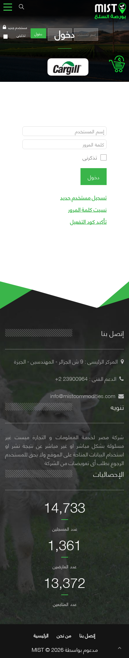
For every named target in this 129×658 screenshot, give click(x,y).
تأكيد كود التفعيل (88, 221)
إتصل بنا (87, 635)
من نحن (64, 635)
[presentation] (6, 70)
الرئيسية (41, 635)
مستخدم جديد (17, 27)
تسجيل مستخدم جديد (83, 197)
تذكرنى (21, 35)
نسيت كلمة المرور (87, 209)
